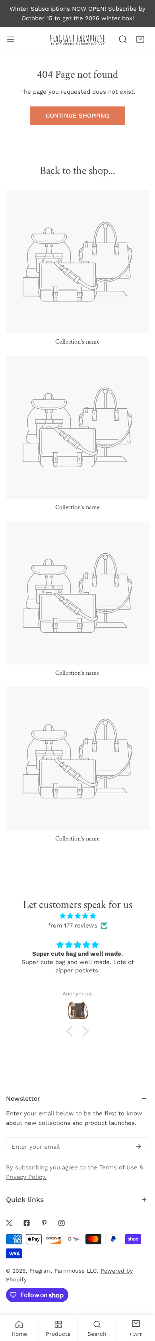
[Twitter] (9, 1223)
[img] (77, 916)
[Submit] (138, 1146)
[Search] (123, 39)
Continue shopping (77, 115)
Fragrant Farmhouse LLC (63, 1271)
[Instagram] (61, 1223)
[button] (140, 39)
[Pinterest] (44, 1223)
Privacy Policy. (26, 1177)
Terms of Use (118, 1167)
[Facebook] (26, 1223)
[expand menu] (10, 39)
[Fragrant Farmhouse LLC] (77, 39)
